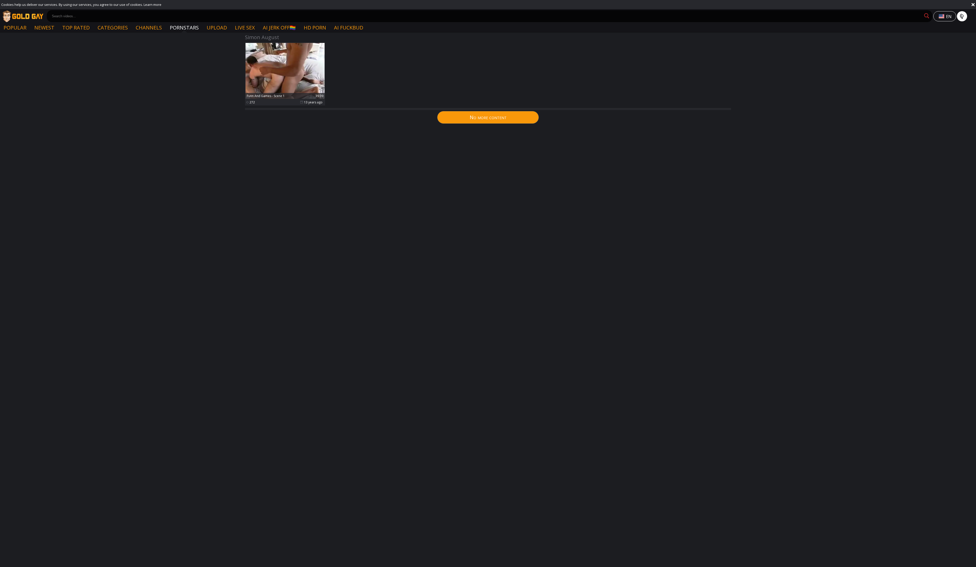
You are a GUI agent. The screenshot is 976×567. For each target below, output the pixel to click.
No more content (488, 117)
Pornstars (184, 27)
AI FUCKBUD (348, 27)
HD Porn (315, 27)
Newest (44, 27)
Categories (113, 27)
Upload (217, 27)
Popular (15, 27)
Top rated (76, 27)
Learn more (152, 4)
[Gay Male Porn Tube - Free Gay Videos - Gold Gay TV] (23, 16)
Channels (149, 27)
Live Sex (245, 27)
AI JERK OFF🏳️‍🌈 (279, 27)
